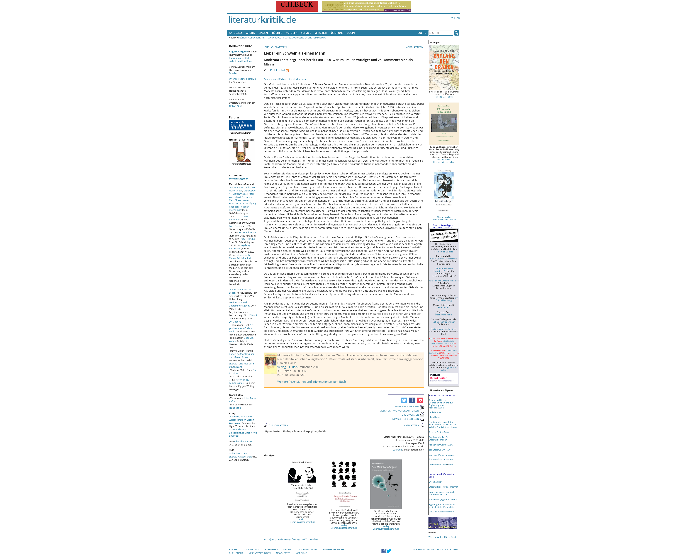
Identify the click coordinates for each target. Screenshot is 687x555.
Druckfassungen (307, 549)
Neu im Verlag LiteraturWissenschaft (444, 160)
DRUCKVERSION (410, 414)
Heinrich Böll (235, 190)
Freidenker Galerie (443, 251)
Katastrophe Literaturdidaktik (443, 280)
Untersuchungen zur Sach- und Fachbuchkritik (442, 493)
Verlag (455, 18)
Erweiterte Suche (333, 549)
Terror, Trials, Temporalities (239, 381)
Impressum (418, 549)
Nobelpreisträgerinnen (443, 321)
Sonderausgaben (239, 178)
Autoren (292, 33)
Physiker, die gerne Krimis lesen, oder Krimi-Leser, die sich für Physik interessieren (443, 424)
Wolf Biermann (244, 197)
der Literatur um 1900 (439, 449)
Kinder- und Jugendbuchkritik (443, 499)
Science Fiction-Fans (439, 432)
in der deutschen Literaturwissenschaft (240, 455)
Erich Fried (234, 226)
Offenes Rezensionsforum (243, 78)
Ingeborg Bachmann (239, 247)
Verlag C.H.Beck (287, 367)
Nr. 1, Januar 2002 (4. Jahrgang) (279, 37)
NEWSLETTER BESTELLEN (405, 418)
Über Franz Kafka (443, 314)
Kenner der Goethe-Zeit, (441, 444)
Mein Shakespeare (239, 200)
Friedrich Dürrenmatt (239, 208)
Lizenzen (397, 449)
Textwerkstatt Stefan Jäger (444, 328)
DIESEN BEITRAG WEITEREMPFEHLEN (399, 410)
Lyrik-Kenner (435, 412)
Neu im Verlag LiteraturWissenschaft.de (444, 218)
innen (450, 464)
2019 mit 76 (235, 321)
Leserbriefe (271, 549)
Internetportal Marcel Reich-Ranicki (240, 256)
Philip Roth (251, 187)
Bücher (277, 33)
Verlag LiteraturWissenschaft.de (302, 521)
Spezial (264, 33)
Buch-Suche (236, 553)
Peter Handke (248, 238)
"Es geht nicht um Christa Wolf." (241, 328)
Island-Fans (434, 416)
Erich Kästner (435, 481)
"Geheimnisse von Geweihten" (443, 269)
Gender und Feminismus (312, 37)
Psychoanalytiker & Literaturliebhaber (438, 438)
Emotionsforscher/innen (441, 459)
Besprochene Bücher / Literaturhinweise (285, 79)
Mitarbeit (321, 33)
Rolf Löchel (277, 70)
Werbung (301, 553)
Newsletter (283, 553)
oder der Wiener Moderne (442, 454)
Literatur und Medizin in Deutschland (242, 365)
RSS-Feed (234, 549)
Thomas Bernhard (238, 218)
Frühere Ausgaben (249, 37)
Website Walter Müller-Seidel (442, 536)
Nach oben (451, 549)
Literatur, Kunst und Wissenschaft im (241, 420)
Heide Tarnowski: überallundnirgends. (239, 304)
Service (306, 33)
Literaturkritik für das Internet (443, 486)
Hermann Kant (237, 203)
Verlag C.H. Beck (444, 96)
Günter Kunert (236, 187)
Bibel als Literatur (243, 441)
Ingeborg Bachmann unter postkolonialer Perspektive (442, 505)
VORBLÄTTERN (415, 47)
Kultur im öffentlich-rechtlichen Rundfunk (240, 59)
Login (351, 33)
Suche (422, 33)
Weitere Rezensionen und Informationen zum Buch (311, 382)
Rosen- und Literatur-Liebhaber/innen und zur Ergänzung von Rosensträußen (441, 404)
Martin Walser (240, 193)
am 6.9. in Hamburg (447, 299)
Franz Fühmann (247, 232)
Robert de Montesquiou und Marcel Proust (242, 355)
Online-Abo (235, 106)
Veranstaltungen (260, 553)
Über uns (337, 33)
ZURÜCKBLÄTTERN (275, 47)
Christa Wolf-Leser (438, 464)
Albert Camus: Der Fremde (443, 258)
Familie (233, 73)
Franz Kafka (235, 407)
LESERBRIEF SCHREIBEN (406, 406)
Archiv (250, 33)
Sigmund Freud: (243, 432)
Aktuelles (236, 33)
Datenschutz (435, 549)
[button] (404, 400)
